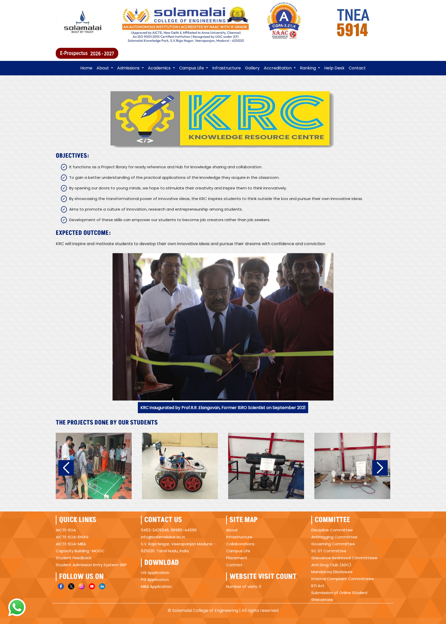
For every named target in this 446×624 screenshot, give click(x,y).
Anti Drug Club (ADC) (331, 564)
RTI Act (317, 585)
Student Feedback (73, 558)
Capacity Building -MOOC (80, 551)
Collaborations (240, 544)
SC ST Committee (328, 551)
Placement (236, 558)
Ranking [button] (308, 68)
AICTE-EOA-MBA (71, 544)
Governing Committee (333, 544)
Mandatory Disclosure (332, 571)
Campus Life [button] (192, 68)
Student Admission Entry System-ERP (91, 564)
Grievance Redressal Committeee (344, 558)
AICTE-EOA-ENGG (72, 537)
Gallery (252, 68)
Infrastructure (226, 68)
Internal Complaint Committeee (342, 578)
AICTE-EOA (66, 530)
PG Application (155, 579)
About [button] (103, 68)
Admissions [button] (129, 68)
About (232, 530)
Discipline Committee (332, 530)
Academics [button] (160, 68)
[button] (66, 468)
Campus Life (238, 551)
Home (86, 68)
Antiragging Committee (334, 537)
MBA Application (156, 586)
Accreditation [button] (278, 68)
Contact (357, 68)
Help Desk (334, 68)
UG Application (155, 572)
